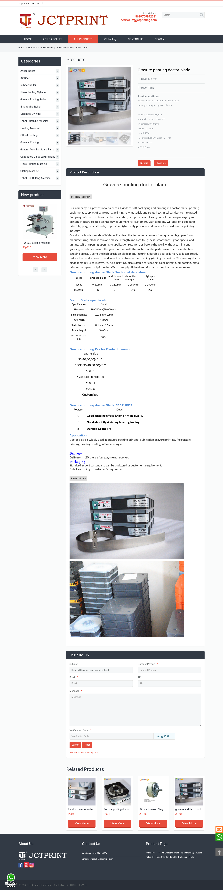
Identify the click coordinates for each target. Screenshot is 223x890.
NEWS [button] (159, 39)
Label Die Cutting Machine (35, 178)
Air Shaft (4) (167, 853)
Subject (74, 664)
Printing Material (30, 128)
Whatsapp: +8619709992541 (95, 853)
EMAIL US (161, 163)
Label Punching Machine (34, 121)
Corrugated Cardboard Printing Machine (39, 156)
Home (21, 47)
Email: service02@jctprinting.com (97, 859)
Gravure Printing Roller (33, 99)
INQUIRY (144, 163)
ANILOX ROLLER (52, 39)
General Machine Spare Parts (37, 149)
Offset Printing (29, 135)
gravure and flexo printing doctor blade (197, 809)
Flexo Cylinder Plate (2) (166, 857)
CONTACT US (135, 39)
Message (76, 690)
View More (40, 218)
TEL (140, 677)
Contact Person (148, 664)
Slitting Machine (29, 171)
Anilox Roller (27, 70)
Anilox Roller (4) (153, 853)
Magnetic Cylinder (30, 113)
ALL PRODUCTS (83, 39)
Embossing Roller (30, 106)
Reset (87, 744)
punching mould (31, 208)
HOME (28, 39)
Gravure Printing (48, 47)
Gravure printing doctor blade (120, 809)
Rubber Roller (28, 85)
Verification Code (80, 730)
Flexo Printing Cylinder (33, 92)
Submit (75, 744)
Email (74, 677)
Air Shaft (25, 78)
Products (32, 47)
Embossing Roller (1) (187, 857)
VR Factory (110, 39)
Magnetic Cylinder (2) (184, 853)
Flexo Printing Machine (33, 163)
